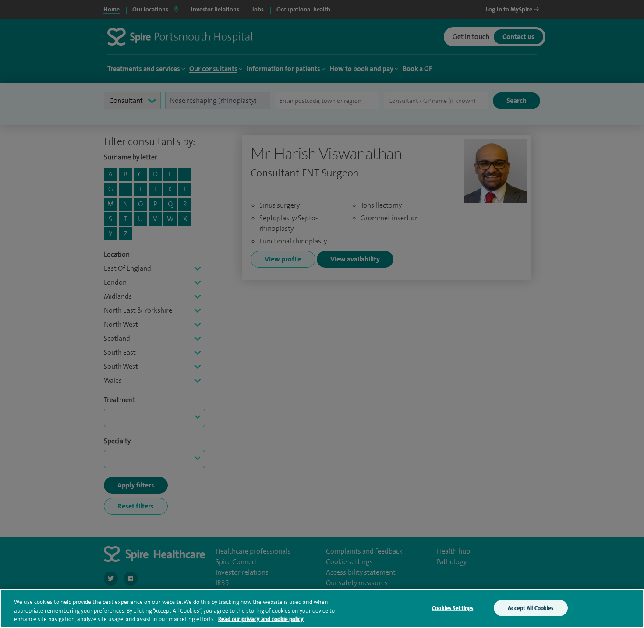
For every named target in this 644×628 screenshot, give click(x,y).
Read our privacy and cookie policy (261, 619)
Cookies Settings (452, 607)
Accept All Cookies (530, 607)
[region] (322, 608)
